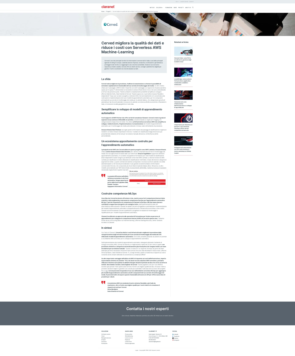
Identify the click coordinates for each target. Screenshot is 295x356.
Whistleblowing (129, 336)
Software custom (105, 334)
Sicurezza (103, 341)
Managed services (106, 338)
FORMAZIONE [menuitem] (168, 7)
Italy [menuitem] (177, 1)
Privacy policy (128, 334)
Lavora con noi (129, 338)
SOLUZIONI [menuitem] (159, 7)
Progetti (108, 11)
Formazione (104, 343)
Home (102, 11)
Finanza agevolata (130, 343)
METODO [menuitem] (152, 7)
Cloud (102, 336)
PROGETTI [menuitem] (181, 7)
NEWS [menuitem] (175, 7)
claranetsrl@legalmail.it (155, 341)
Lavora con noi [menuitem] (184, 1)
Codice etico (128, 341)
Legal (136, 350)
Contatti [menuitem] (191, 1)
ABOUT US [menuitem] (188, 7)
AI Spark (103, 339)
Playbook (127, 339)
